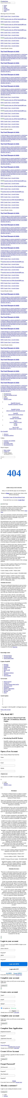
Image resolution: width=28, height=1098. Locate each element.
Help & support (7, 681)
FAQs (5, 692)
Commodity (7, 9)
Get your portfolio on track (10, 395)
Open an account (8, 685)
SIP (5, 671)
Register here (19, 974)
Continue (3, 985)
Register (6, 398)
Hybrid (5, 8)
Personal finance (8, 655)
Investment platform (9, 672)
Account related (8, 657)
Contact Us (6, 683)
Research (6, 664)
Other (5, 11)
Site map (6, 691)
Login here (16, 1012)
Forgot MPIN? (18, 973)
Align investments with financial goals (15, 410)
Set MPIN (9, 973)
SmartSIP (6, 666)
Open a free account (5, 709)
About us (6, 674)
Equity (5, 5)
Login (20, 776)
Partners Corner (7, 399)
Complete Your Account (14, 1046)
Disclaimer (6, 687)
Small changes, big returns (15, 428)
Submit (14, 1081)
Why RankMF (4, 431)
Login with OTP (14, 969)
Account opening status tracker (11, 684)
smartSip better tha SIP (15, 19)
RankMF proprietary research (15, 404)
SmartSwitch (7, 667)
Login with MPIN (14, 964)
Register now (4, 773)
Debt (5, 7)
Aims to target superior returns (15, 414)
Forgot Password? (5, 1045)
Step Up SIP (7, 670)
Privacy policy (7, 690)
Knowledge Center (8, 497)
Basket (5, 668)
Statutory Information (9, 688)
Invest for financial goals (16, 422)
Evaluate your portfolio (15, 418)
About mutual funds (9, 658)
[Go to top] (1, 711)
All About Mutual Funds (19, 497)
